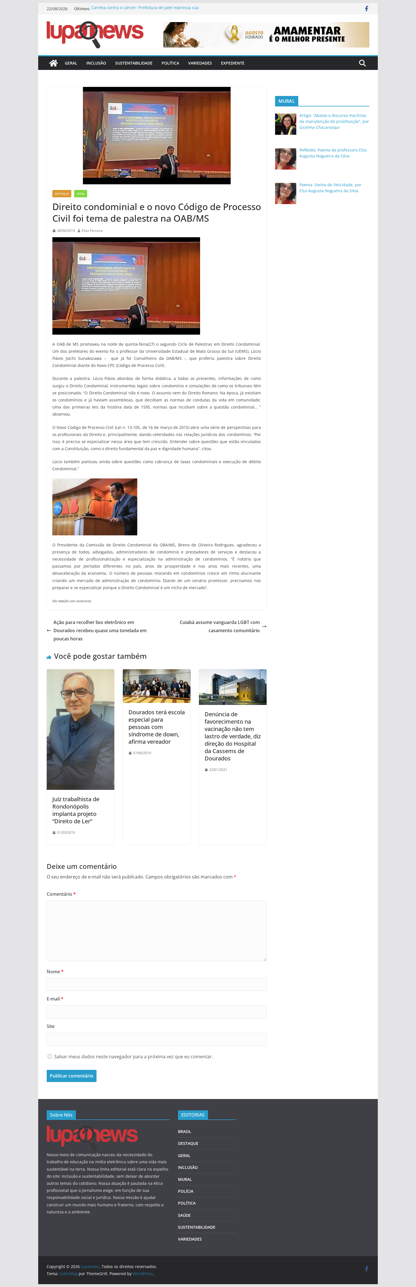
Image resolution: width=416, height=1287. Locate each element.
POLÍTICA (170, 63)
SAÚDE (184, 1215)
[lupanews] (53, 63)
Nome (55, 972)
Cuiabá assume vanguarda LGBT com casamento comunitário (220, 626)
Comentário (61, 894)
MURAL (185, 1179)
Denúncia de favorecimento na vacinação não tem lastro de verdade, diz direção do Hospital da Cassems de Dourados (233, 736)
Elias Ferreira (92, 230)
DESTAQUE (62, 194)
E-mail (55, 999)
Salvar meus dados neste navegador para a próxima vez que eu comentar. (133, 1056)
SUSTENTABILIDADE (134, 63)
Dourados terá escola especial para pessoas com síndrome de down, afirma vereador (156, 726)
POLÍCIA (185, 1191)
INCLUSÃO (96, 63)
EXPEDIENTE (233, 63)
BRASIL (184, 1131)
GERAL (71, 63)
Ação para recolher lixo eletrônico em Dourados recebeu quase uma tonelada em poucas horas (100, 630)
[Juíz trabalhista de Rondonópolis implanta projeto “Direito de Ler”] (80, 673)
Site (51, 1026)
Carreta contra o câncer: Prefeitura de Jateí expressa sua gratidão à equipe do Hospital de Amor (145, 11)
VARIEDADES (200, 63)
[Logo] (92, 1129)
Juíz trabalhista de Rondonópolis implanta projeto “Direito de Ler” (75, 810)
